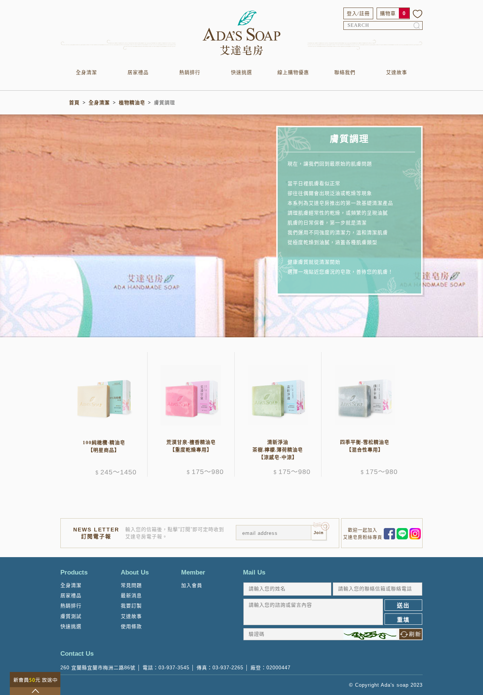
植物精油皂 (132, 102)
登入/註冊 (358, 13)
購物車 (388, 13)
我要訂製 (131, 606)
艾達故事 (396, 72)
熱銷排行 (189, 72)
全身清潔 (86, 72)
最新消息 (131, 595)
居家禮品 (138, 72)
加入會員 (191, 585)
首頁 (74, 102)
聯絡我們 (344, 72)
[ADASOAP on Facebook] (389, 533)
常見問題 (131, 585)
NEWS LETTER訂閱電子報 (96, 533)
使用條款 (131, 626)
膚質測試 (71, 616)
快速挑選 (241, 72)
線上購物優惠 (293, 72)
